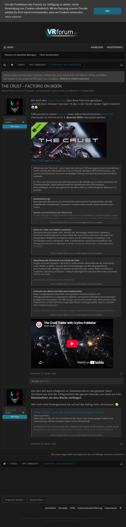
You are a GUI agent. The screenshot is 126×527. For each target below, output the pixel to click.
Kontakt (63, 507)
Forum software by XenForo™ (46, 518)
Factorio (62, 114)
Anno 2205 (107, 114)
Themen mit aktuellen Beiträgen (20, 54)
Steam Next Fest (57, 100)
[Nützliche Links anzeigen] (121, 65)
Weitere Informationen (74, 78)
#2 (121, 444)
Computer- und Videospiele (37, 90)
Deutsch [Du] (36, 499)
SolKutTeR (72, 90)
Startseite (50, 507)
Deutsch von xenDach (89, 518)
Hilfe (72, 507)
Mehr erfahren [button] (13, 16)
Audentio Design (72, 520)
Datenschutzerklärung (90, 507)
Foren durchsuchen (49, 54)
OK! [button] (107, 11)
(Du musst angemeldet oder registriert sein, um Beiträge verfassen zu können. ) (88, 454)
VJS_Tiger (35, 381)
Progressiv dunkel (13, 499)
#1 (121, 373)
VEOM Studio (55, 160)
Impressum (111, 507)
